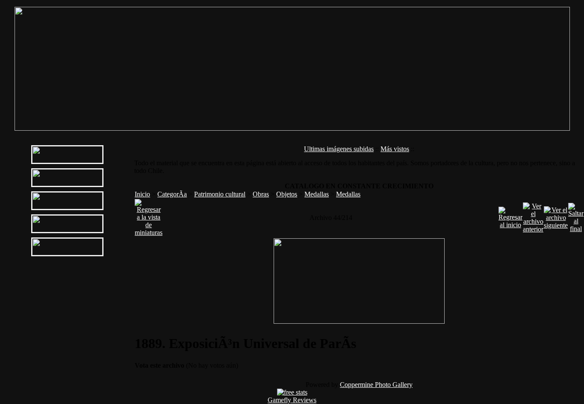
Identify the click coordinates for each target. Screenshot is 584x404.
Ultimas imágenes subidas (339, 148)
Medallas (316, 194)
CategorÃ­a (172, 194)
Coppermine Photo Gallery (376, 384)
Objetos (286, 194)
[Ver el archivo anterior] (533, 215)
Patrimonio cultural (219, 194)
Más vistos (394, 148)
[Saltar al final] (576, 215)
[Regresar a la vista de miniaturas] (148, 215)
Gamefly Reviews (292, 400)
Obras (261, 194)
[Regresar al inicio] (510, 215)
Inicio (142, 194)
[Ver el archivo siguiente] (556, 215)
